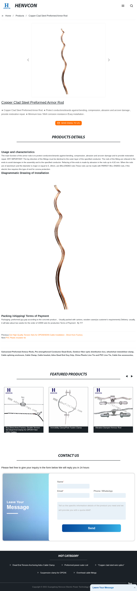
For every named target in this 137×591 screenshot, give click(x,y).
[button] (123, 6)
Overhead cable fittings (87, 572)
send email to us (70, 123)
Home (8, 16)
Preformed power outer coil (76, 565)
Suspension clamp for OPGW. (53, 572)
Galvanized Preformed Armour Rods (17, 352)
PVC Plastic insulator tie (16, 338)
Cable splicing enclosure (12, 355)
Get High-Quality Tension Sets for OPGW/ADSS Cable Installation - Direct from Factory (46, 335)
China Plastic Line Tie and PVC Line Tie (93, 355)
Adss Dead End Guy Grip (62, 355)
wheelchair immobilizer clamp (120, 352)
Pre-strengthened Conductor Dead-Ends (53, 352)
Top (130, 583)
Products (20, 16)
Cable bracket (44, 355)
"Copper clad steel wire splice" (111, 565)
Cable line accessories (122, 355)
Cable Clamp (31, 355)
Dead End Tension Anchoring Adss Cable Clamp (34, 565)
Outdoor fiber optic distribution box (89, 352)
